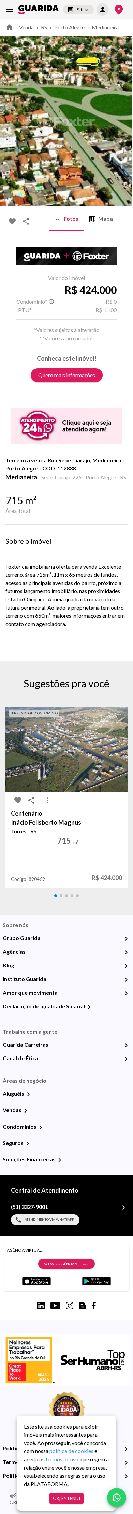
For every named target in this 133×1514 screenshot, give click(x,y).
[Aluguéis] (28, 1094)
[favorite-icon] (12, 221)
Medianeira (105, 27)
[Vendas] (25, 1111)
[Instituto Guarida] (126, 980)
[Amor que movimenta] (126, 993)
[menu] (9, 9)
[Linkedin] (40, 1305)
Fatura (82, 9)
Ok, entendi (66, 1498)
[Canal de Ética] (126, 1059)
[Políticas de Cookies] (126, 1476)
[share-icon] (26, 221)
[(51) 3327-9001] (123, 1207)
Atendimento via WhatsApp (49, 1219)
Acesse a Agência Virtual (66, 1263)
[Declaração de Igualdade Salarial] (89, 1007)
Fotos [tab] (71, 218)
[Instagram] (69, 1305)
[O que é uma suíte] (51, 302)
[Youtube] (55, 1305)
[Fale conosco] (116, 1497)
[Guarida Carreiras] (126, 1045)
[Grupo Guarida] (126, 939)
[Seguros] (28, 1144)
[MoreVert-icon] (48, 800)
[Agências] (126, 952)
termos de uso (62, 1459)
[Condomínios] (40, 1127)
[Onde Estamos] (119, 9)
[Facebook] (94, 1305)
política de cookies (71, 1451)
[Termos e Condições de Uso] (126, 1463)
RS (44, 27)
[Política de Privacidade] (126, 1449)
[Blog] (126, 966)
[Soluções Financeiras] (60, 1160)
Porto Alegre (69, 27)
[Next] (123, 121)
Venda (26, 27)
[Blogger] (82, 1305)
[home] (38, 9)
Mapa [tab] (105, 218)
